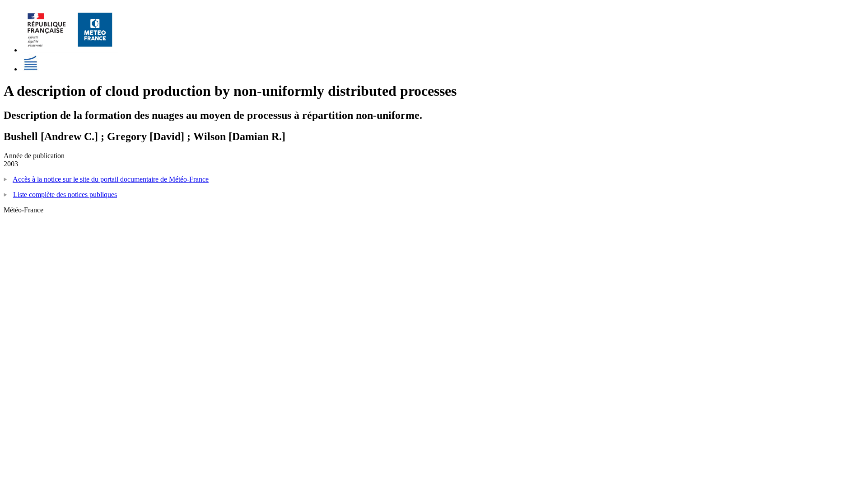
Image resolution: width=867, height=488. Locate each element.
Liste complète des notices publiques (65, 194)
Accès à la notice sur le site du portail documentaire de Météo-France (111, 179)
